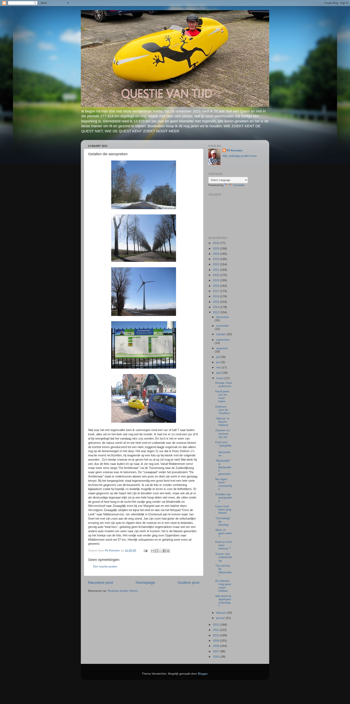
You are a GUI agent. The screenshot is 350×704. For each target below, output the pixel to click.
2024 (216, 253)
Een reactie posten (105, 566)
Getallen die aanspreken (223, 497)
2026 (216, 243)
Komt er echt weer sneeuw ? (223, 545)
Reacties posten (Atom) (123, 590)
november (222, 325)
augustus (222, 348)
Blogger (203, 673)
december (222, 317)
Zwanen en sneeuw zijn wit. (222, 433)
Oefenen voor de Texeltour (222, 410)
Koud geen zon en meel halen (222, 396)
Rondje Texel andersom (223, 384)
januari (221, 617)
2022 (216, 264)
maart (220, 378)
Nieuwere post (100, 582)
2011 (216, 629)
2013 (216, 312)
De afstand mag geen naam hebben (223, 585)
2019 (216, 280)
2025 (216, 248)
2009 (216, 640)
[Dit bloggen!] (157, 551)
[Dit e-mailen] (153, 551)
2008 (216, 645)
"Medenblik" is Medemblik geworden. (223, 467)
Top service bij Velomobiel (223, 570)
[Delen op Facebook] (164, 551)
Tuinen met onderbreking (223, 557)
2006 (216, 656)
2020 (216, 275)
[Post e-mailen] (145, 550)
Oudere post (188, 582)
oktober (221, 334)
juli (218, 356)
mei (219, 367)
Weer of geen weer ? (223, 533)
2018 (216, 285)
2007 (216, 651)
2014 (216, 307)
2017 (216, 291)
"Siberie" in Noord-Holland (222, 422)
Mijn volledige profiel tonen (240, 155)
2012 (216, 624)
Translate (238, 185)
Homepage (145, 582)
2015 (216, 301)
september (223, 339)
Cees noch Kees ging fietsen (223, 509)
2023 (216, 259)
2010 (216, 635)
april (219, 372)
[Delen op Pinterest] (168, 551)
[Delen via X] (160, 551)
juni (218, 362)
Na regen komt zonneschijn (223, 484)
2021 (216, 269)
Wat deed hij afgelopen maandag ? (223, 601)
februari (221, 612)
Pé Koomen (234, 150)
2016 (216, 296)
